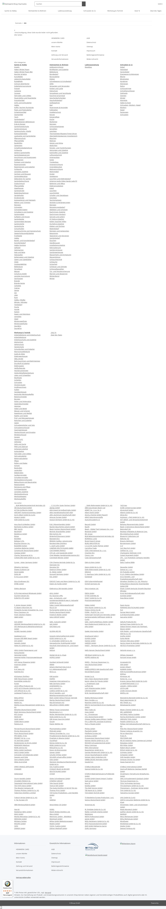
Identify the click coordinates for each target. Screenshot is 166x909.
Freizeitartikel (19, 100)
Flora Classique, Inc (21, 612)
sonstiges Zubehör (21, 172)
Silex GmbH (54, 759)
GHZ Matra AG (55, 626)
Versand (48, 892)
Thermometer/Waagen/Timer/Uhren (63, 134)
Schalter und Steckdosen (59, 195)
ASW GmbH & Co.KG (21, 520)
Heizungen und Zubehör (59, 150)
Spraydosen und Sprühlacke (60, 93)
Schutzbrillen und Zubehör (24, 349)
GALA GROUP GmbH (57, 617)
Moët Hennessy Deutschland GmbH (27, 712)
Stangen (123, 96)
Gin (15, 293)
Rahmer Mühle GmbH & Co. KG (96, 740)
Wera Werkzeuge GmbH (129, 816)
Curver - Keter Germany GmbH (25, 562)
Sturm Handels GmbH (22, 778)
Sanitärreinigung (56, 250)
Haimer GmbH (90, 641)
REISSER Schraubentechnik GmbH (97, 743)
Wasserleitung (55, 257)
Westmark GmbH (56, 819)
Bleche (122, 77)
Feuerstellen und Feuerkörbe (25, 98)
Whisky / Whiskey (20, 302)
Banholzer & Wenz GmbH (23, 527)
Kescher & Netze (20, 74)
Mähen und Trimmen (22, 202)
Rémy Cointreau (91, 745)
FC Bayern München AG (23, 607)
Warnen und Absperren (59, 274)
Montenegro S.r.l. (56, 712)
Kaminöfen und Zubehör (59, 153)
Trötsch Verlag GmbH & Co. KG (25, 797)
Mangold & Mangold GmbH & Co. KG (134, 698)
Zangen (17, 437)
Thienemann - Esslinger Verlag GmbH (134, 788)
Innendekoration (56, 167)
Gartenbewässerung (22, 155)
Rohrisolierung (55, 248)
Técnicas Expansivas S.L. (129, 781)
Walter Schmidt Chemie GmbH (96, 812)
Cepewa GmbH (19, 553)
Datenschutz (91, 42)
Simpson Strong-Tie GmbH (130, 759)
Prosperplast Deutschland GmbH (97, 738)
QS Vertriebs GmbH (21, 740)
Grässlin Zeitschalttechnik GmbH (62, 636)
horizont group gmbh (128, 657)
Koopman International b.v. (60, 681)
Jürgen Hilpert (125, 667)
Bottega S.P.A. (19, 541)
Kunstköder (18, 77)
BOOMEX (17, 539)
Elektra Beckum (20, 588)
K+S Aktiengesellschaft (58, 669)
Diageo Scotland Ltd (21, 569)
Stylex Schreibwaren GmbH (60, 778)
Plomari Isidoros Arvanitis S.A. (131, 731)
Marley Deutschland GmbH (60, 700)
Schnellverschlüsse (127, 91)
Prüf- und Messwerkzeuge (24, 418)
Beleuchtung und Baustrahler (25, 482)
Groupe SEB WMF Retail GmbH (25, 638)
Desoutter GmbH (126, 567)
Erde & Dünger (19, 124)
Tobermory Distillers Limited (25, 793)
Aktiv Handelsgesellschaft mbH (61, 512)
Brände (17, 281)
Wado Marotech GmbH (128, 809)
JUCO (87, 667)
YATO (16, 826)
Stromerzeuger (20, 385)
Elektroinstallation (56, 186)
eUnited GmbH (125, 596)
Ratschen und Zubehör (23, 420)
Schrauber (18, 382)
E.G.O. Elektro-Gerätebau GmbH (132, 574)
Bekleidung (18, 267)
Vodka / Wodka (19, 300)
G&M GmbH (18, 617)
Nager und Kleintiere (22, 314)
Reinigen (17, 205)
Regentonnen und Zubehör (24, 167)
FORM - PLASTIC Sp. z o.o (94, 612)
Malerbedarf (54, 229)
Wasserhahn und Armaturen (60, 255)
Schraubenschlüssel (21, 428)
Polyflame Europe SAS (93, 733)
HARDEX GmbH (90, 643)
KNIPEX (52, 679)
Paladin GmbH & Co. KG (129, 721)
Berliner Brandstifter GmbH (60, 531)
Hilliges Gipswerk (126, 655)
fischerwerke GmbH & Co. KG (60, 610)
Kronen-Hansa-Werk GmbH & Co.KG (133, 681)
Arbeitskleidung (20, 337)
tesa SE (87, 783)
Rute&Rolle (18, 81)
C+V (121, 546)
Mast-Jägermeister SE (128, 700)
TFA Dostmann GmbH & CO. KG (132, 786)
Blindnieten (124, 79)
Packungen (124, 112)
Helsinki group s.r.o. (127, 650)
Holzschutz (54, 91)
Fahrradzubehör (20, 456)
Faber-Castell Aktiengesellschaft (62, 605)
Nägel (122, 110)
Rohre (122, 86)
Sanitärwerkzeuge (56, 252)
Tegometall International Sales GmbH (28, 783)
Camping (17, 91)
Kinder (52, 174)
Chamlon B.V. (90, 553)
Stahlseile (123, 93)
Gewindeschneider (21, 404)
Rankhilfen (18, 143)
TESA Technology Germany (130, 783)
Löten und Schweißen (22, 375)
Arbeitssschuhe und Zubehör (25, 340)
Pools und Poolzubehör (23, 110)
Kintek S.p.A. (89, 676)
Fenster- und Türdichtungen (60, 148)
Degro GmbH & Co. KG (93, 567)
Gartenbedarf (19, 119)
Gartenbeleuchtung (21, 181)
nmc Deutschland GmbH (94, 717)
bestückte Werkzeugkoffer (24, 394)
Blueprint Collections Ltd (129, 536)
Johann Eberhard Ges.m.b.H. (60, 667)
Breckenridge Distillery (58, 543)
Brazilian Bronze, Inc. (22, 543)
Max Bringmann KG (57, 702)
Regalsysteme (19, 485)
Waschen (53, 138)
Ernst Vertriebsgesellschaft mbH (132, 593)
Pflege (16, 461)
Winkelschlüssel (20, 435)
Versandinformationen (59, 59)
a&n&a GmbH (55, 508)
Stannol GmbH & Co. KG (94, 769)
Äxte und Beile (19, 252)
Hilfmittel (17, 442)
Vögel (16, 319)
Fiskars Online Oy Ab (93, 610)
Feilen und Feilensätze (22, 401)
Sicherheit (53, 264)
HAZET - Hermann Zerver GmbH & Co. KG (100, 645)
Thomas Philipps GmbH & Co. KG (26, 790)
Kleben (52, 79)
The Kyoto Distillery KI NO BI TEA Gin (63, 788)
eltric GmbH (54, 593)
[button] (154, 4)
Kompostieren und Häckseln (25, 200)
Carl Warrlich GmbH (127, 548)
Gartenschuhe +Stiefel (22, 131)
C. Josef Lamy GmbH (57, 546)
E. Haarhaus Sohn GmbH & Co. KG (97, 574)
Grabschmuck (19, 183)
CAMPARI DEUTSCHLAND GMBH (61, 548)
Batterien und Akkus (57, 183)
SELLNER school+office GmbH (61, 757)
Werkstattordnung (21, 494)
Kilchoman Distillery (21, 676)
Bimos (16, 536)
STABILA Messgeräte (92, 767)
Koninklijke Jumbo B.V (22, 681)
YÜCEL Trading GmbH (58, 826)
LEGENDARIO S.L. (56, 686)
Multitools (18, 378)
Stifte (52, 84)
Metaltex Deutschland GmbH (25, 710)
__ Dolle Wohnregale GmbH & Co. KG (98, 505)
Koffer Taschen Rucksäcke (24, 107)
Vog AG (17, 809)
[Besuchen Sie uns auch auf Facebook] (16, 883)
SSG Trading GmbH (57, 767)
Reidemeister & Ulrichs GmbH (25, 743)
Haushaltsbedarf (56, 100)
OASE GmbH (18, 719)
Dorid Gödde (19, 572)
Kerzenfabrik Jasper (92, 672)
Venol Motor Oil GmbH (58, 805)
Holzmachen (19, 250)
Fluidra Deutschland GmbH (60, 612)
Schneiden (18, 207)
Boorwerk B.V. (55, 539)
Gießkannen (18, 160)
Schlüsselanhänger (57, 126)
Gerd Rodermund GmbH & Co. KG (97, 624)
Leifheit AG (89, 686)
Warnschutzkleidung (22, 352)
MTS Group (18, 714)
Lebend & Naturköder (22, 79)
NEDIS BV (17, 717)
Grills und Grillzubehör (23, 103)
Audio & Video (19, 354)
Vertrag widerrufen (23, 877)
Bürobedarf (54, 74)
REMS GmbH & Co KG (58, 745)
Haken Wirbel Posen (21, 69)
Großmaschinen (20, 387)
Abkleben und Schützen (59, 210)
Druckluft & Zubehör (22, 363)
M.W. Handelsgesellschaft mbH (96, 693)
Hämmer (17, 406)
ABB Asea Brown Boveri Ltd (95, 508)
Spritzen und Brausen (22, 174)
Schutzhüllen (19, 229)
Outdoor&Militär (20, 264)
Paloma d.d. (18, 724)
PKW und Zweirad (21, 447)
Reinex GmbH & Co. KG (58, 743)
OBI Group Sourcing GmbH (60, 719)
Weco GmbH (54, 814)
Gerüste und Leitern (57, 217)
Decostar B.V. (54, 567)
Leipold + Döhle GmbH (128, 686)
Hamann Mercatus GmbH (129, 641)
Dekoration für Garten (22, 179)
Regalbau (88, 67)
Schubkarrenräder (21, 477)
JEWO (16, 667)
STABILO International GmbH (131, 767)
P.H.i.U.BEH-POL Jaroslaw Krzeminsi (98, 721)
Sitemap (90, 46)
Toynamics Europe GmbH (129, 793)
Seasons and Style (21, 757)
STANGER (17, 769)
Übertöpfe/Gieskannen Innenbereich (63, 136)
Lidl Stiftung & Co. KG (22, 691)
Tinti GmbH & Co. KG (128, 790)
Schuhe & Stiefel (20, 274)
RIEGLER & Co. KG (56, 748)
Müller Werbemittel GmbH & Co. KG (63, 714)
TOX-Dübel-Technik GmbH (94, 793)
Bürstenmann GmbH (128, 543)
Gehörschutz (19, 344)
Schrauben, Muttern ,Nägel (130, 105)
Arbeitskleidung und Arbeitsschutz (27, 335)
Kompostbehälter (20, 134)
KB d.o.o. (53, 672)
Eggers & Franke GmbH (58, 584)
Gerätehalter (19, 195)
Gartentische (19, 226)
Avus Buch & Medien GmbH (24, 524)
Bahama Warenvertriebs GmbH (132, 524)
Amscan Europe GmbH (58, 517)
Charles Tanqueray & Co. (23, 555)
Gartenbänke (19, 219)
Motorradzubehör (21, 458)
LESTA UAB (124, 688)
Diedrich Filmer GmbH (58, 569)
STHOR (52, 774)
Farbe (52, 160)
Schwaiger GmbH (126, 755)
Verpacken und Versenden (60, 86)
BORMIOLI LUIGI (91, 539)
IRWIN (52, 664)
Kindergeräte (19, 198)
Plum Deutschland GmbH (23, 733)
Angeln (17, 67)
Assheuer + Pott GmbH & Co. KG (132, 517)
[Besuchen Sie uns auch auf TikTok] (16, 888)
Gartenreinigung (20, 129)
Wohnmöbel (54, 172)
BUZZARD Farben (20, 546)
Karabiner (124, 81)
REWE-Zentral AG (20, 748)
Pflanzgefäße (19, 141)
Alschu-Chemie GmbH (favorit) (96, 515)
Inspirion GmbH (20, 664)
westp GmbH (90, 819)
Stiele (16, 262)
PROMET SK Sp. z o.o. (22, 738)
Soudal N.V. (89, 762)
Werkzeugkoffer (20, 499)
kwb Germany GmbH (57, 683)
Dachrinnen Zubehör (57, 212)
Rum (16, 297)
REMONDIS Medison (22, 745)
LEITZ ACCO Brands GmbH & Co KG (27, 688)
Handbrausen (55, 243)
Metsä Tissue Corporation (59, 710)
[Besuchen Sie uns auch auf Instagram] (16, 885)
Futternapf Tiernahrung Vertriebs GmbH (100, 615)
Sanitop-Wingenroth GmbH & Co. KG (98, 752)
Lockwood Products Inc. (23, 693)
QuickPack (53, 740)
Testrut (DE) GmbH (57, 786)
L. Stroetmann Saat (92, 683)
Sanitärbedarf (55, 238)
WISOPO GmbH (20, 824)
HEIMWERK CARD (57, 38)
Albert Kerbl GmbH (92, 512)
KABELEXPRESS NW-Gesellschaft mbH (99, 669)
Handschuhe (19, 347)
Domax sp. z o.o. (126, 569)
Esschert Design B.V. (21, 596)
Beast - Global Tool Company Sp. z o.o (99, 529)
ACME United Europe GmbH (130, 508)
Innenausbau (55, 157)
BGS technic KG (55, 534)
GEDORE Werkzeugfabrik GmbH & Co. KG (29, 624)
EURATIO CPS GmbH (21, 598)
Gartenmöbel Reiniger (22, 221)
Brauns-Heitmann (127, 541)
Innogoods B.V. (125, 662)
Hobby (16, 105)
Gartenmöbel (19, 214)
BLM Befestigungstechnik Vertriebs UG (99, 536)
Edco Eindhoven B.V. (21, 581)
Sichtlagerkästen (20, 489)
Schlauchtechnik (56, 259)
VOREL (52, 809)
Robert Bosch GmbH (127, 748)
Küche (52, 119)
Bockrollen (18, 468)
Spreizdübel (124, 72)
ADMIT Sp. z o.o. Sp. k (93, 510)
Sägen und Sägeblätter (23, 259)
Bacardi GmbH (90, 524)
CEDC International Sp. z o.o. (95, 550)
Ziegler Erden (125, 826)
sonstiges (17, 316)
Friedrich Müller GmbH (58, 615)
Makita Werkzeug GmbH (94, 698)
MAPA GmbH (19, 700)
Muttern (123, 107)
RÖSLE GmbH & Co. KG (128, 750)
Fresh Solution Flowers (22, 615)
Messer (17, 271)
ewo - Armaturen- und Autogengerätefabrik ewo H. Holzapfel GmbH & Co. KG (64, 600)
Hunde (16, 309)
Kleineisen (124, 84)
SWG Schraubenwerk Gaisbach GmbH (134, 778)
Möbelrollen (18, 473)
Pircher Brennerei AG (22, 731)
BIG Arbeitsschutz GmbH (129, 534)
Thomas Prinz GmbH (57, 790)
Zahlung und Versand (59, 55)
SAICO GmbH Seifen (21, 752)
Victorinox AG (90, 805)
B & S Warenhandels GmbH (60, 524)
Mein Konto (55, 46)
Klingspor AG (125, 676)
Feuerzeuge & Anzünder (59, 107)
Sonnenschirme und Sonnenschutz (27, 231)
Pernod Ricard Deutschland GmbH (27, 729)
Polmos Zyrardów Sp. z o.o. (60, 733)
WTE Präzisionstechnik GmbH (96, 824)
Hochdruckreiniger (21, 371)
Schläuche (18, 150)
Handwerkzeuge (20, 392)
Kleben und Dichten (57, 226)
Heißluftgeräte (19, 368)
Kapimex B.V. (19, 672)
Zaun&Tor (18, 328)
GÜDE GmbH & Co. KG (58, 638)
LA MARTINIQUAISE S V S (129, 683)
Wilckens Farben (20, 821)
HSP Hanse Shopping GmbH (24, 662)
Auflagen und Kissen (22, 217)
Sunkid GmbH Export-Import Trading (98, 778)
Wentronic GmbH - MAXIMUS (60, 816)
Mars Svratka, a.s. (91, 700)
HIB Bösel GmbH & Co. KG (94, 655)
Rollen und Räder (20, 463)
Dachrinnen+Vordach (58, 214)
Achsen (17, 466)
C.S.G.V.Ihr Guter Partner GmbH (97, 546)
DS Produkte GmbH (127, 572)
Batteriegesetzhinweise (95, 55)
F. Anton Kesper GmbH (22, 605)
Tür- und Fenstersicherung (60, 271)
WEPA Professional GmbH (94, 816)
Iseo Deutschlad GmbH (93, 664)
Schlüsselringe (125, 88)
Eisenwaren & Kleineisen (129, 74)
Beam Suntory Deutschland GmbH (62, 529)
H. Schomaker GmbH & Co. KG (61, 641)
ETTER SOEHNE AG (92, 596)
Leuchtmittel (54, 193)
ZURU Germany (90, 828)
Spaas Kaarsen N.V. (127, 762)
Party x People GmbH (93, 724)
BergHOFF (18, 531)
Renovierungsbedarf (57, 207)
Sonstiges (53, 198)
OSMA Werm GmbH (21, 721)
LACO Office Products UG (23, 686)
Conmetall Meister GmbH (59, 558)
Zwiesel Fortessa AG (127, 828)
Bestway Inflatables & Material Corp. (134, 531)
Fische (16, 307)
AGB (88, 38)
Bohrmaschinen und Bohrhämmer (27, 361)
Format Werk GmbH (127, 612)
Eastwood (88, 577)
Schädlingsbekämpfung (23, 148)
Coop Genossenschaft (93, 558)
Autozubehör (19, 451)
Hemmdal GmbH (20, 655)
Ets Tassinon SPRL (56, 596)
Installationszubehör (57, 245)
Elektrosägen (19, 366)
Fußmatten (54, 110)
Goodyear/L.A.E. (20, 636)
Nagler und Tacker (21, 416)
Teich (16, 117)
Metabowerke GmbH (128, 705)
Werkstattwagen (20, 496)
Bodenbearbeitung (21, 193)
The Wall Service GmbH (93, 788)
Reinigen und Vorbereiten (59, 231)
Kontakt (54, 51)
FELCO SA (53, 607)
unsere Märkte (56, 42)
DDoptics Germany (21, 567)
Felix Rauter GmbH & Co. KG (95, 607)
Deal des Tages (56, 335)
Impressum (91, 51)
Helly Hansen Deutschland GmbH (97, 650)
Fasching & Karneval (57, 96)
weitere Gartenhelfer (22, 153)
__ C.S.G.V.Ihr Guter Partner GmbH (62, 505)
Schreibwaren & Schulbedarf (60, 81)
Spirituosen (18, 278)
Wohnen (53, 141)
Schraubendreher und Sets (24, 425)
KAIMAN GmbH (126, 669)
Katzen (16, 312)
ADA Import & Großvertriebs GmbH (63, 510)
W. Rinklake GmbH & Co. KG (95, 809)
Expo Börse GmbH (127, 598)
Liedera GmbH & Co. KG (58, 691)
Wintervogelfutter (21, 324)
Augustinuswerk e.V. (92, 520)
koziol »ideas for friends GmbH (96, 681)
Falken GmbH (90, 605)
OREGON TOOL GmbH (128, 719)
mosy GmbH (89, 712)
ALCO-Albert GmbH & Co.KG (24, 515)
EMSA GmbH (89, 593)
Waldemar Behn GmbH (23, 812)
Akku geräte (18, 359)
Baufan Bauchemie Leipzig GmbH (62, 527)
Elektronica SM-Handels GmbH (61, 588)
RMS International (91, 748)
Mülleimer (53, 122)
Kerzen (52, 115)
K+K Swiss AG (19, 669)
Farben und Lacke (56, 88)
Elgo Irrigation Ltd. (92, 588)
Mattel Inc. (18, 702)
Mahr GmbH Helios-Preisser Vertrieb (63, 698)
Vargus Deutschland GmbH (95, 800)
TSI (51, 797)
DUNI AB (17, 574)
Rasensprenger (20, 164)
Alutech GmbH (19, 517)
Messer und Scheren (22, 411)
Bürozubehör (55, 77)
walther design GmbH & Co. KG (132, 812)
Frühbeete (18, 236)
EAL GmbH (53, 577)
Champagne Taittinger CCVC (130, 553)
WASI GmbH (18, 814)
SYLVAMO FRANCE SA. (22, 781)
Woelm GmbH (55, 824)
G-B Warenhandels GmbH (130, 615)
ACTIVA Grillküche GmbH (23, 510)
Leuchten (53, 191)
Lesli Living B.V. (55, 688)
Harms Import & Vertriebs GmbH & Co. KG (136, 643)
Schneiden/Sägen (20, 210)
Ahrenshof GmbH (126, 510)
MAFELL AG (124, 693)
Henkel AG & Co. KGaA (58, 655)
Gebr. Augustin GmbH (58, 622)
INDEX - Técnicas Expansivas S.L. (97, 662)
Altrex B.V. (124, 515)
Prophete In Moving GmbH (60, 738)
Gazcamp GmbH (126, 617)
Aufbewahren (55, 103)
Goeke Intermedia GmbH (94, 631)
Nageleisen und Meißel (23, 413)
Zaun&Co (17, 326)
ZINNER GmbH (19, 828)
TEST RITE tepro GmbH (22, 786)
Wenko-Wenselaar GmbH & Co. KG (27, 816)
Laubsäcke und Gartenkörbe (25, 136)
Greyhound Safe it (91, 636)
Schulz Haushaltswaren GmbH (96, 755)
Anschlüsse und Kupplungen (25, 157)
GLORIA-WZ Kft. (55, 631)
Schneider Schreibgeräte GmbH (26, 755)
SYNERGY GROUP (56, 781)
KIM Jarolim (54, 676)
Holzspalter (18, 255)
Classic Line (89, 555)
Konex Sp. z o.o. (126, 679)
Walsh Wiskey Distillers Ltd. (60, 812)
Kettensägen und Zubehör (24, 257)
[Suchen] (84, 3)
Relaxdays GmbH (126, 743)
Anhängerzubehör (21, 449)
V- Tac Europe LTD (21, 800)
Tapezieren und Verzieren (59, 236)
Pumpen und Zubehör (22, 162)
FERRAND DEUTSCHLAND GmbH (132, 607)
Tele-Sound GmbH (56, 783)
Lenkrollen (18, 470)
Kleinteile (123, 100)
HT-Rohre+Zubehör (57, 219)
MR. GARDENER (126, 712)
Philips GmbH (90, 729)
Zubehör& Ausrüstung (22, 86)
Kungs (16, 683)
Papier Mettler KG (56, 724)
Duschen (53, 240)
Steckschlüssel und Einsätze (24, 432)
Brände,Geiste (19, 283)
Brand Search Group (92, 541)
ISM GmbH (124, 664)
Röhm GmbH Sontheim (23, 750)
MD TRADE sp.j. (126, 702)
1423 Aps (123, 505)
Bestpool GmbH (91, 531)
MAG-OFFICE (19, 698)
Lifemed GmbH (90, 691)
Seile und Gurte (20, 444)
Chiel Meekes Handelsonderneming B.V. (65, 555)
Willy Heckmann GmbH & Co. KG (97, 821)
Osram (52, 721)
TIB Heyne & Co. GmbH (93, 790)
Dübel (122, 67)
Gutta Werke (125, 638)
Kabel (52, 188)
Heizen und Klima (56, 143)
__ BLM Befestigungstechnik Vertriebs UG (29, 505)
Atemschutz (18, 342)
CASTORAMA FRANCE (58, 550)
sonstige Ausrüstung (22, 276)
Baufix (87, 527)
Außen (16, 390)
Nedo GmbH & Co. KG (58, 717)
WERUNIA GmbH (20, 819)
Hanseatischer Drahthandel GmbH (63, 643)
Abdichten (53, 145)
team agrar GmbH (91, 781)
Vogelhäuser (19, 188)
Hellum (52, 650)
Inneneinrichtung (56, 164)
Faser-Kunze (125, 605)
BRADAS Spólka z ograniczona (61, 541)
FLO (121, 610)
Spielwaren (54, 176)
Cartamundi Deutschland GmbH (26, 550)
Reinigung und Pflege (22, 487)
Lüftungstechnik (56, 155)
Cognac (17, 288)
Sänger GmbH (55, 752)
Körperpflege (54, 117)
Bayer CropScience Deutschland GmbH (135, 527)
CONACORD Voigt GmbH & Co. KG (27, 558)
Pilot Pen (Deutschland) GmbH (131, 729)
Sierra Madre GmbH (21, 759)
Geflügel (17, 248)
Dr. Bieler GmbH (56, 572)
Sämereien (18, 145)
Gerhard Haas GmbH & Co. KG (131, 624)
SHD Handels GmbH (127, 757)
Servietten (53, 129)
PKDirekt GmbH (55, 731)
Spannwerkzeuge (20, 430)
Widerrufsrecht (92, 59)
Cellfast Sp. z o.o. (126, 550)
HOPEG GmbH (55, 657)
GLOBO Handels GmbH (23, 631)
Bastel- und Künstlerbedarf (24, 240)
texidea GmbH (90, 786)
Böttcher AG (124, 539)
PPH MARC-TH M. (20, 736)
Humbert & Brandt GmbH (59, 662)
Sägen (16, 423)
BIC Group (88, 534)
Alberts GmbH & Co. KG (129, 512)
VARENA (53, 800)
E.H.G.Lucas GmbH (21, 577)
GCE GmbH (18, 622)
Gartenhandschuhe (21, 126)
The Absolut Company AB (23, 788)
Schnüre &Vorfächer (21, 84)
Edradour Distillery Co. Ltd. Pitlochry (133, 581)
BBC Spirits (18, 529)
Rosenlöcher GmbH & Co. (94, 750)
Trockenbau (54, 162)
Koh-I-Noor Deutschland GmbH (96, 679)
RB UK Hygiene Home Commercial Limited (136, 740)
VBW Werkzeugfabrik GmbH (24, 805)
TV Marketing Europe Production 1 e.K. (99, 797)
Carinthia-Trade (91, 548)
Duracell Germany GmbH (59, 574)
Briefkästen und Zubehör (59, 69)
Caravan (17, 93)
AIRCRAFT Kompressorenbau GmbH (27, 512)
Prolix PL (123, 736)
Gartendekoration (21, 176)
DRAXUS (88, 572)
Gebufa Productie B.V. (128, 622)
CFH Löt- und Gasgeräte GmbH (61, 553)
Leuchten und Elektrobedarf (60, 179)
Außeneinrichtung (56, 67)
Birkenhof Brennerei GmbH (60, 536)
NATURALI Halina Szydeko (130, 714)
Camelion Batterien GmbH (24, 548)
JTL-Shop (161, 903)
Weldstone (89, 814)
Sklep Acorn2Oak (20, 762)
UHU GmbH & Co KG (127, 797)
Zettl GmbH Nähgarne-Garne (96, 826)
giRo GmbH (89, 626)
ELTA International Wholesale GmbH (27, 593)
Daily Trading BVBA (127, 562)
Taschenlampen (55, 200)
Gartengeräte (19, 191)
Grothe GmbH (125, 636)
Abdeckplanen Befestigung (24, 122)
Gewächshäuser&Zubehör (24, 233)
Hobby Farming (20, 245)
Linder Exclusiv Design (128, 691)
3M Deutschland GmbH (23, 508)
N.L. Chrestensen (91, 714)
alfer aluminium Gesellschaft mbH (63, 515)
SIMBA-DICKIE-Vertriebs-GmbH (96, 759)
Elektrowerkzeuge (21, 356)
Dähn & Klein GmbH (92, 562)
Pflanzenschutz (20, 138)
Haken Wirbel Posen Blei (23, 72)
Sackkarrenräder (20, 475)
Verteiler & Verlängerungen (60, 202)
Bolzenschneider (20, 397)
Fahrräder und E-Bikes (22, 96)
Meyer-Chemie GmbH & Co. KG (131, 710)
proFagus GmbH (91, 736)
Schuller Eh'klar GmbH (58, 755)
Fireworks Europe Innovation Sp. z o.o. (28, 610)
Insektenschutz (55, 112)
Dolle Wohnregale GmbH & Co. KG (97, 569)
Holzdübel (124, 69)
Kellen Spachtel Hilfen (58, 221)
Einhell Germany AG (92, 584)
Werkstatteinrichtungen (23, 480)
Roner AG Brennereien (58, 750)
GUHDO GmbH (90, 638)
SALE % (53, 333)
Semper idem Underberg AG (95, 757)
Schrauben (124, 115)
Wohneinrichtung (56, 169)
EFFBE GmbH (19, 584)
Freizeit (17, 88)
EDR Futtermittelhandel (94, 581)
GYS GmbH (18, 641)
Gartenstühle (19, 224)
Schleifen (17, 380)
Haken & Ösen (125, 103)
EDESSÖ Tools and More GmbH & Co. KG (65, 581)
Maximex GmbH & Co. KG (94, 702)
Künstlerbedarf (20, 243)
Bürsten (17, 399)
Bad (51, 105)
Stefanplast (18, 774)
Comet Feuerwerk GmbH (129, 555)
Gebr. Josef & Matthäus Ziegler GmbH (99, 622)
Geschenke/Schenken (58, 98)
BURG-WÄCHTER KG (92, 543)
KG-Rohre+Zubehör (57, 224)
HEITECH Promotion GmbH (130, 645)
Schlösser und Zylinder (58, 267)
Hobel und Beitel (20, 409)
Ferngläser (18, 269)
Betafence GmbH (20, 534)
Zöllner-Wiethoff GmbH (58, 828)
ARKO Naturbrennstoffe (94, 517)
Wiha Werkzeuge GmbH (129, 819)
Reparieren (54, 233)
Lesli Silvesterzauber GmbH (95, 688)
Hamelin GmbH (20, 643)
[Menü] (11, 881)
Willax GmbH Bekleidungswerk (61, 821)
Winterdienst (54, 276)
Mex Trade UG (90, 710)
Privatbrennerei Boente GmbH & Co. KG (64, 736)
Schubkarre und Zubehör (23, 212)
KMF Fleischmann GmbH (23, 679)
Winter (52, 278)
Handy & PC (18, 439)
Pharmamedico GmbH (58, 729)
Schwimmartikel (20, 112)
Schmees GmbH (126, 752)
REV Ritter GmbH (126, 745)
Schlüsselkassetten (57, 269)
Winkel (122, 98)
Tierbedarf (18, 305)
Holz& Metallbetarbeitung (24, 373)
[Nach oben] (1, 907)
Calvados (17, 286)
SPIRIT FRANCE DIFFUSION (24, 767)
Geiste (16, 290)
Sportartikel (18, 115)
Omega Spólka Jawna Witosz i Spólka (98, 719)
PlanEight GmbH (91, 731)
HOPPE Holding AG (92, 657)
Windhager (124, 821)
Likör (16, 295)
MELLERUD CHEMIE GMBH (59, 705)
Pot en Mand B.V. (126, 733)
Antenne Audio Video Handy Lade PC (63, 181)
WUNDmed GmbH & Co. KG (130, 824)
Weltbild (123, 814)
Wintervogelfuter (20, 321)
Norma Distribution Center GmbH (133, 717)
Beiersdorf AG (125, 529)
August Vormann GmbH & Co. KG (62, 520)
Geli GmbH (54, 624)
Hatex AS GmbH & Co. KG (23, 645)
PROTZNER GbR (126, 738)
